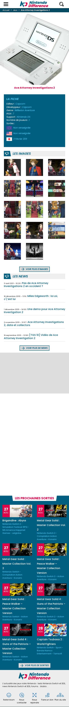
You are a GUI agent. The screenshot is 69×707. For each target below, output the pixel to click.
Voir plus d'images (36, 269)
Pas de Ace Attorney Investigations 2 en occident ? (26, 284)
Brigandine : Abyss (14, 520)
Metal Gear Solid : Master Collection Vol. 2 (51, 525)
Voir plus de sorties (36, 665)
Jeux (15, 10)
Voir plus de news (36, 348)
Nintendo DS (23, 116)
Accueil (6, 10)
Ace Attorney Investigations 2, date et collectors (34, 323)
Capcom (20, 103)
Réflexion (19, 110)
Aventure (30, 110)
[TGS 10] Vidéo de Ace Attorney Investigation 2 (31, 336)
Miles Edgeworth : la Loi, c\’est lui (31, 297)
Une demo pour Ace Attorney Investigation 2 (34, 310)
